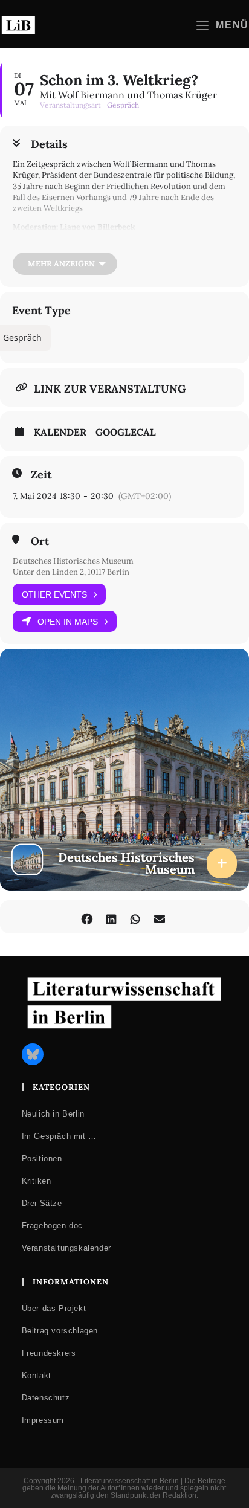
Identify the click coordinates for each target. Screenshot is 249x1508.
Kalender (60, 432)
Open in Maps (67, 622)
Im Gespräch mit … (59, 1136)
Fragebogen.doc (52, 1225)
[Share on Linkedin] (110, 916)
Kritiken (36, 1180)
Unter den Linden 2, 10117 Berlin (71, 572)
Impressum (43, 1420)
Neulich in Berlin (53, 1113)
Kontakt (36, 1375)
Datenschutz (46, 1397)
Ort (40, 541)
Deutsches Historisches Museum (73, 561)
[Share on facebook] (86, 916)
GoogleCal (125, 432)
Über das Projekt (54, 1308)
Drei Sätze (42, 1203)
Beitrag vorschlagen (60, 1330)
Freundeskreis (49, 1353)
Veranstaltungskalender (66, 1247)
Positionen (42, 1158)
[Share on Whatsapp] (135, 916)
